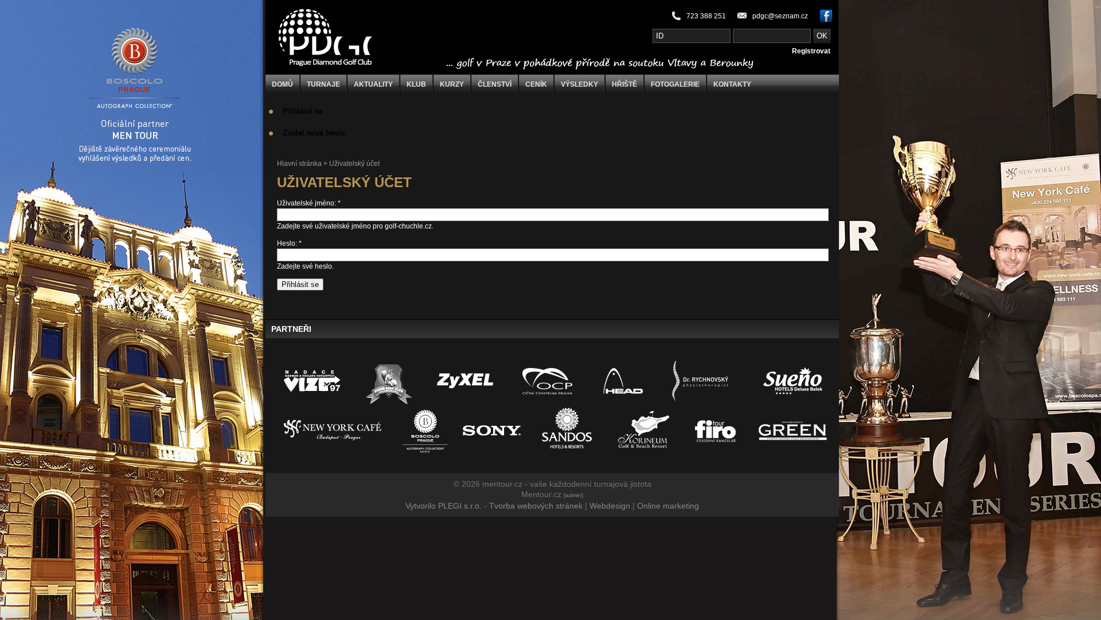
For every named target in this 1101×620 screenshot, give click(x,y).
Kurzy (452, 84)
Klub (416, 84)
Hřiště (624, 84)
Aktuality (373, 84)
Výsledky (579, 84)
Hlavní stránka (299, 164)
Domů (282, 84)
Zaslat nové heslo (314, 133)
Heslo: (289, 243)
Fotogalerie (675, 84)
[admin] (573, 495)
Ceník (536, 84)
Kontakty (732, 84)
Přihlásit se (303, 111)
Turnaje (323, 84)
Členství (495, 84)
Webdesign (609, 505)
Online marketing (668, 505)
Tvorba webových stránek (536, 505)
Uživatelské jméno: (309, 203)
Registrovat (811, 51)
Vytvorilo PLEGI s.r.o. (443, 505)
